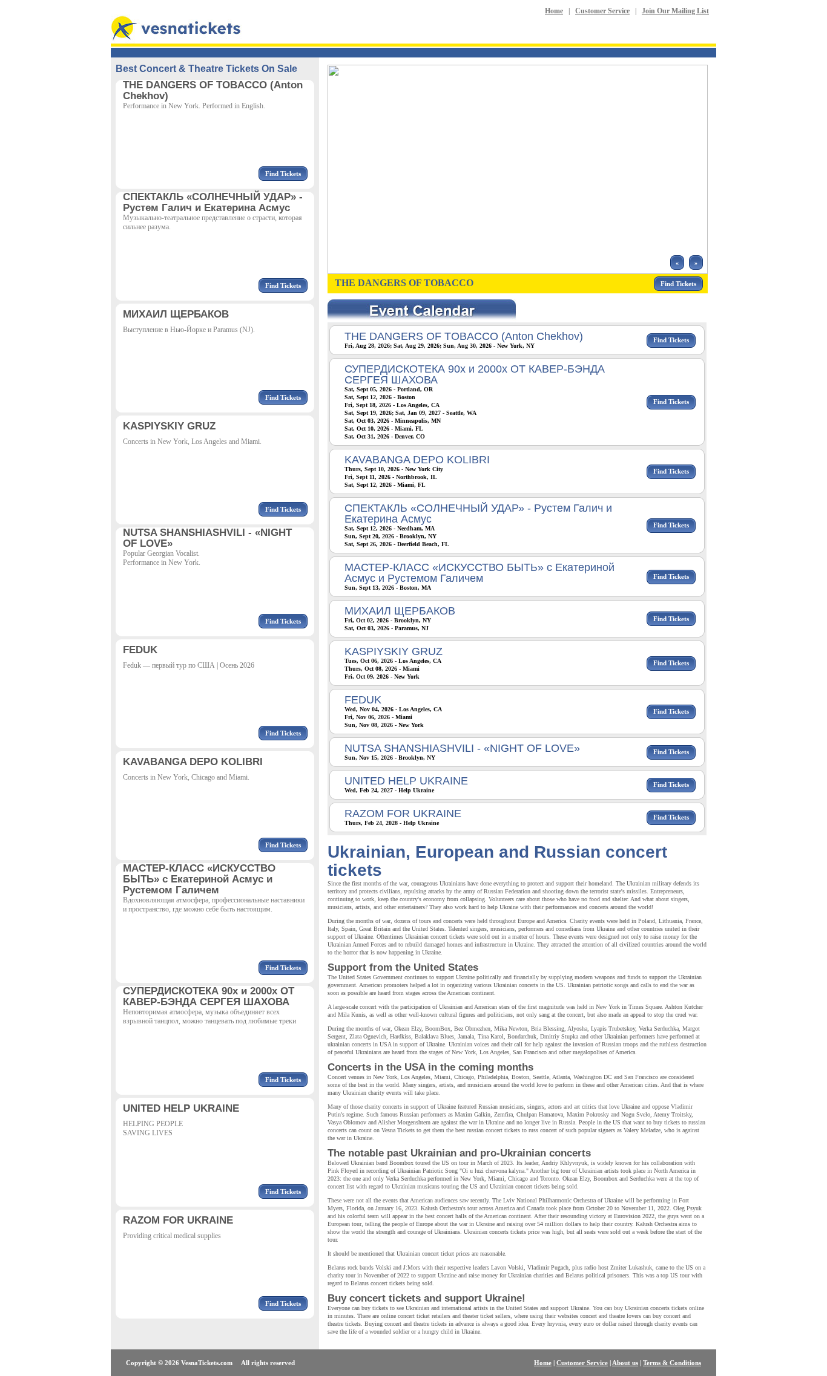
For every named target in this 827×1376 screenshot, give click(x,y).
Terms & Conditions (672, 1362)
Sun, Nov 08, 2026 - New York (384, 725)
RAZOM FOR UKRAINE (402, 813)
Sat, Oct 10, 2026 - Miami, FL (383, 428)
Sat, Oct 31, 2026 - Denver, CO (384, 436)
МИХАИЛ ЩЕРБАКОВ (399, 611)
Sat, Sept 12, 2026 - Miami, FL (385, 484)
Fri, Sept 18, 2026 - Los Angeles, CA (392, 405)
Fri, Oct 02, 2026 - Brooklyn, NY (387, 620)
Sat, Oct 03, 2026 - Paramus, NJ (386, 628)
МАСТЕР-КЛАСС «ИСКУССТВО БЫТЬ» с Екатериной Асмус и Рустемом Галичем (479, 572)
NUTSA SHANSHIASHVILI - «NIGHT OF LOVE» (462, 748)
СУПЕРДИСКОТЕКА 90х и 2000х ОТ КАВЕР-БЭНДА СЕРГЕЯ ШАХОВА (474, 374)
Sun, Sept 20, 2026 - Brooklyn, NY (390, 536)
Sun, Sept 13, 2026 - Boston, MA (387, 587)
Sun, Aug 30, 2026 (467, 345)
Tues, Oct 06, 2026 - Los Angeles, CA (392, 660)
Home (554, 11)
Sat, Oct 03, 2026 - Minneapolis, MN (392, 420)
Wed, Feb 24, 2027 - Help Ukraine (389, 790)
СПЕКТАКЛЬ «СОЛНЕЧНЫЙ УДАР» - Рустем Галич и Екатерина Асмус (478, 513)
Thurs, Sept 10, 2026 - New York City (393, 469)
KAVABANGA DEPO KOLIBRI (417, 460)
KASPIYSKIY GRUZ (393, 651)
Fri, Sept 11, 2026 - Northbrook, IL (390, 477)
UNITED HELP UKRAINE (406, 781)
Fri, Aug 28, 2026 (367, 345)
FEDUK (362, 700)
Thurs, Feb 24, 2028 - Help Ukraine (391, 823)
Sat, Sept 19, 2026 (368, 412)
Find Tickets (283, 173)
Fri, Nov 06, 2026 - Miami (378, 717)
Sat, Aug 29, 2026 (417, 345)
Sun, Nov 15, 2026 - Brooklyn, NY (389, 757)
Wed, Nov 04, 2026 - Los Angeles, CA (393, 709)
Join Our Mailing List (675, 11)
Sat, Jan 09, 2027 (418, 412)
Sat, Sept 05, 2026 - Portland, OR (388, 389)
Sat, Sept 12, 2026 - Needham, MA (389, 528)
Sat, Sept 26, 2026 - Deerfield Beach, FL (396, 544)
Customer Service (602, 11)
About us (625, 1362)
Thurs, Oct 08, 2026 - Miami (382, 668)
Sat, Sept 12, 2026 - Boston (379, 397)
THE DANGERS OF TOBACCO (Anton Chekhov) (463, 336)
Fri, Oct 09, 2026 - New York (382, 676)
